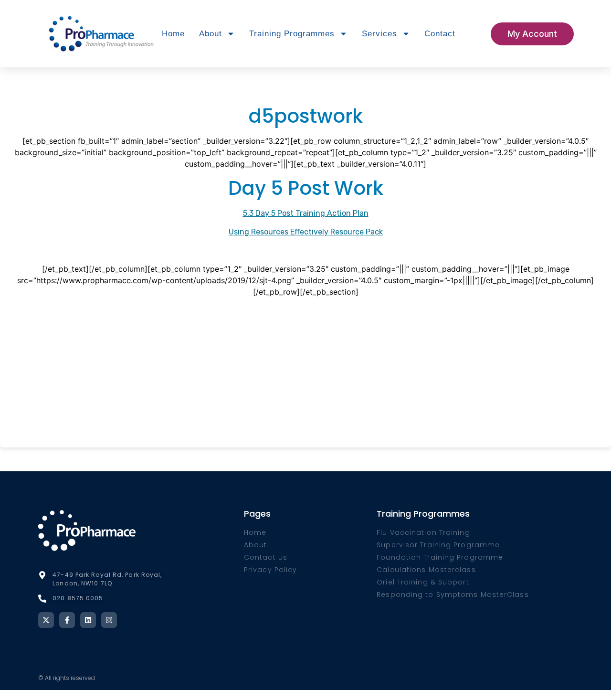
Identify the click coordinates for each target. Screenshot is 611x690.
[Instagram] (109, 620)
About (210, 33)
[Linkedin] (88, 620)
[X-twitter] (46, 620)
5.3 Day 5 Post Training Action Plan (306, 213)
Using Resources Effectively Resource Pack (306, 231)
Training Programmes (292, 33)
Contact (439, 33)
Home (173, 33)
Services (379, 33)
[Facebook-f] (67, 620)
